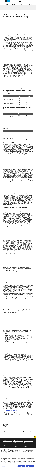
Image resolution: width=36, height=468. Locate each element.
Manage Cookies (4, 466)
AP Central (5, 4)
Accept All (21, 466)
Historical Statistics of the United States (11, 410)
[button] (30, 3)
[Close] (35, 449)
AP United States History (17, 6)
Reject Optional (30, 466)
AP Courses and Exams (9, 6)
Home (4, 6)
